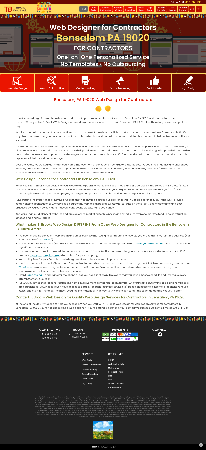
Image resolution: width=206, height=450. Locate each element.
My (172, 8)
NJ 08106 (117, 401)
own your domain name (45, 255)
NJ (36, 402)
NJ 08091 (152, 414)
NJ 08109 (104, 408)
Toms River (53, 414)
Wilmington (82, 416)
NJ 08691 (93, 412)
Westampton (132, 414)
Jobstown (84, 406)
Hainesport (161, 404)
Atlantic (118, 397)
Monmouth (134, 399)
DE (87, 416)
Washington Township (119, 414)
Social (141, 8)
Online (130, 8)
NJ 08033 (154, 404)
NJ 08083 (154, 412)
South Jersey (62, 397)
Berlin (146, 401)
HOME (111, 360)
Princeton (54, 412)
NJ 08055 (77, 408)
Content (118, 8)
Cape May (167, 397)
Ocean (157, 399)
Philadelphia (146, 410)
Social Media (87, 378)
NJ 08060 (52, 404)
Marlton (60, 408)
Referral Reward (115, 372)
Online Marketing (90, 374)
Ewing (84, 404)
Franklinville (121, 404)
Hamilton (37, 406)
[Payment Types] (120, 336)
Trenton (61, 414)
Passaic (168, 399)
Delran (157, 402)
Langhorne (109, 406)
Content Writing (89, 369)
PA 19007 (44, 402)
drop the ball (35, 275)
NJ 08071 (48, 412)
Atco (101, 401)
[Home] (16, 9)
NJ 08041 (90, 406)
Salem (44, 401)
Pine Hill (154, 410)
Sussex (68, 401)
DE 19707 (68, 406)
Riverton (74, 412)
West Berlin (145, 414)
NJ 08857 (74, 410)
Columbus (123, 402)
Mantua (169, 406)
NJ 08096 (38, 404)
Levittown (136, 406)
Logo (150, 8)
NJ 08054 (146, 408)
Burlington (141, 397)
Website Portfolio (116, 364)
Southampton (161, 412)
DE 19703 (92, 402)
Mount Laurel (139, 408)
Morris (146, 399)
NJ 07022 (129, 401)
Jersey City (75, 406)
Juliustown (96, 406)
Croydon (134, 402)
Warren (90, 401)
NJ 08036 (167, 404)
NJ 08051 (40, 408)
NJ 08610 (43, 406)
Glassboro (134, 404)
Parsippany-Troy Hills (83, 410)
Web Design (87, 360)
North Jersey (70, 397)
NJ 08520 (66, 404)
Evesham (73, 404)
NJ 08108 (116, 402)
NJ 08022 (129, 402)
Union (79, 401)
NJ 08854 (37, 412)
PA (140, 406)
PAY (199, 9)
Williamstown (159, 414)
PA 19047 (115, 406)
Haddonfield (147, 404)
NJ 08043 (109, 414)
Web (94, 8)
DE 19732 (106, 412)
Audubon (111, 401)
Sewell (111, 412)
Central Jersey (79, 397)
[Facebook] (160, 336)
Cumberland (45, 399)
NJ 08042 (102, 406)
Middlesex (121, 399)
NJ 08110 (139, 410)
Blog (192, 9)
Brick (169, 401)
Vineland (95, 414)
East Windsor (59, 404)
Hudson (83, 399)
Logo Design (87, 383)
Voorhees (103, 414)
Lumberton (145, 406)
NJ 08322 (128, 404)
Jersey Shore (88, 397)
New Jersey (53, 397)
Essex (58, 399)
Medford (71, 408)
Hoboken (49, 406)
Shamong (122, 412)
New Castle (165, 408)
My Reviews (113, 368)
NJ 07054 (93, 410)
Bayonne (123, 401)
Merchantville (97, 408)
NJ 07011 (102, 402)
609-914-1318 (193, 2)
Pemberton (119, 410)
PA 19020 (141, 401)
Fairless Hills (96, 404)
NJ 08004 (105, 401)
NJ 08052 (54, 408)
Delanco (146, 402)
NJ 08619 (90, 408)
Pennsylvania (96, 397)
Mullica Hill (152, 408)
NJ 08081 (141, 412)
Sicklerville (135, 412)
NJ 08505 (164, 401)
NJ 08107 (61, 410)
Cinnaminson (72, 402)
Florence (108, 404)
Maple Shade (47, 408)
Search (105, 8)
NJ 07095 (98, 416)
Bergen (129, 397)
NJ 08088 (128, 412)
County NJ (123, 397)
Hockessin (62, 406)
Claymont (86, 402)
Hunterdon (96, 399)
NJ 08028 (141, 404)
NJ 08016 (56, 402)
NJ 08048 (151, 406)
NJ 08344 (50, 410)
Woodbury (105, 416)
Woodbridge (91, 416)
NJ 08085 (116, 412)
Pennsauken (132, 410)
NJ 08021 (130, 406)
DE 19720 (39, 410)
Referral (183, 8)
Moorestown (111, 408)
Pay (110, 379)
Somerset (56, 401)
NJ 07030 (55, 406)
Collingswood (109, 402)
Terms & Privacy (116, 383)
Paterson (110, 410)
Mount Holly (125, 408)
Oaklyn (56, 410)
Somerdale (148, 412)
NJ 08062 (158, 408)
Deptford (168, 402)
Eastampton (45, 404)
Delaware (104, 397)
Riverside (62, 412)
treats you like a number (149, 243)
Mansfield (157, 406)
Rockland (100, 412)
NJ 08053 (79, 404)
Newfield (44, 410)
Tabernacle (40, 414)
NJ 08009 (151, 401)
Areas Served (114, 387)
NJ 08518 (114, 404)
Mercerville (83, 408)
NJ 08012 (76, 414)
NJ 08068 (125, 410)
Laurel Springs (123, 406)
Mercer (108, 399)
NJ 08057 (118, 408)
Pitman (43, 412)
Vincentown (83, 414)
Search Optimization (91, 364)
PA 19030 (103, 404)
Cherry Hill (63, 402)
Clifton (97, 402)
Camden (153, 397)
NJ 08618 (89, 404)
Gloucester (70, 399)
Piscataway (166, 410)
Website (161, 8)
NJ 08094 (166, 414)
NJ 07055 (104, 410)
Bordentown (157, 401)
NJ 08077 (79, 402)
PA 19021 (140, 402)
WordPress (25, 267)
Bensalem (135, 401)
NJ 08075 (151, 402)
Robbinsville (86, 412)
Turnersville (70, 414)
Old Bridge (68, 410)
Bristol (39, 402)
